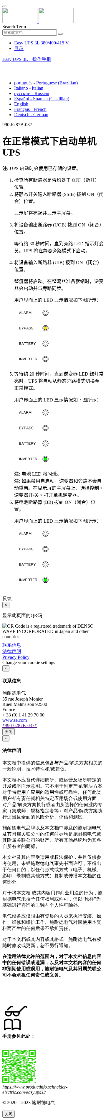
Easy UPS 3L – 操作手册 (26, 59)
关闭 (8, 731)
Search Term (14, 26)
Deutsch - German (31, 114)
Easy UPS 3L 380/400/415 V (41, 42)
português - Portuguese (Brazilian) (46, 82)
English (21, 103)
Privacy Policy (15, 657)
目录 (19, 48)
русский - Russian (31, 93)
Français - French (30, 109)
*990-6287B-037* (19, 725)
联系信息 (11, 645)
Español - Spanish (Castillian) (41, 98)
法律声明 (11, 651)
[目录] (4, 66)
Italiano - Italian (28, 88)
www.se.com (14, 720)
